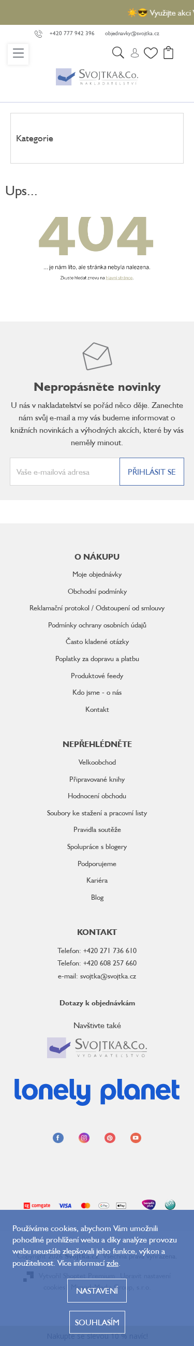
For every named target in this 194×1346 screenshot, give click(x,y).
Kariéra (97, 879)
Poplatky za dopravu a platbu (97, 658)
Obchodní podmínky (97, 591)
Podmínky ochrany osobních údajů (97, 624)
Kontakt (97, 709)
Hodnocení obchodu (97, 795)
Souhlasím (97, 1322)
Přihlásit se (152, 471)
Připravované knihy (97, 778)
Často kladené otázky (97, 641)
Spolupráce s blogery (97, 846)
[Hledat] (118, 54)
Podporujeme (97, 863)
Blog (97, 897)
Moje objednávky (97, 573)
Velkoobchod (97, 761)
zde (112, 1262)
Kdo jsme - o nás (97, 691)
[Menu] (18, 54)
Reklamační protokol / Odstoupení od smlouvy (97, 607)
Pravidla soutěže (97, 829)
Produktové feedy (97, 675)
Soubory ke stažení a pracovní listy (97, 812)
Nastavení (97, 1290)
